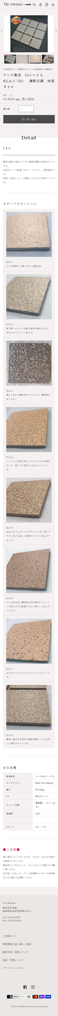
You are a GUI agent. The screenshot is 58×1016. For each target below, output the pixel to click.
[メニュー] (53, 4)
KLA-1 (9, 261)
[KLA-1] (29, 234)
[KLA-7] (29, 641)
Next (56, 31)
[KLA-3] (29, 363)
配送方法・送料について (16, 952)
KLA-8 (9, 735)
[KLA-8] (29, 707)
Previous (1, 31)
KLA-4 (9, 457)
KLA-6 (9, 598)
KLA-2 (9, 324)
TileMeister (23, 1006)
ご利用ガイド (10, 936)
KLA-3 (9, 390)
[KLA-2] (29, 296)
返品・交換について (13, 960)
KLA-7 (9, 668)
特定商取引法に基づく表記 (17, 944)
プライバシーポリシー (14, 968)
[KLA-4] (29, 429)
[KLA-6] (29, 570)
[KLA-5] (29, 500)
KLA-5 (9, 527)
